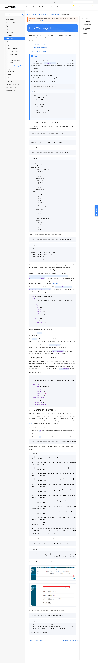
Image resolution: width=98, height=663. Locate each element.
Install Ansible (14, 51)
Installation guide (10, 22)
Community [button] (68, 7)
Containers (9, 35)
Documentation (60, 2)
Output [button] (36, 92)
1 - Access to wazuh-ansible (40, 44)
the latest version (47, 21)
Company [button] (59, 7)
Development (9, 32)
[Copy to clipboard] (73, 86)
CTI (39, 7)
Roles (9, 74)
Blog (54, 2)
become (31, 423)
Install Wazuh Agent (15, 66)
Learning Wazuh (10, 91)
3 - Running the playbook (39, 51)
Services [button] (44, 7)
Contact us (68, 2)
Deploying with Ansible (14, 44)
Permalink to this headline (52, 28)
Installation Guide (15, 48)
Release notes (10, 94)
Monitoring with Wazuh (12, 84)
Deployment (14, 38)
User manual (9, 29)
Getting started (10, 19)
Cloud (34, 7)
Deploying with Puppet (13, 42)
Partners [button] (52, 7)
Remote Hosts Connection (12, 70)
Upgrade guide (10, 26)
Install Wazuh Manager (13, 56)
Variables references (13, 78)
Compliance (9, 81)
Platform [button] (28, 7)
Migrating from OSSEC (12, 87)
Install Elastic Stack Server (15, 61)
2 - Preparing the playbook (39, 47)
